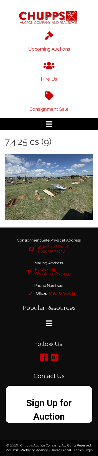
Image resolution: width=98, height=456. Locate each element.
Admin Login (83, 450)
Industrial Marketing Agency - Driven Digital (38, 450)
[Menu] (49, 124)
